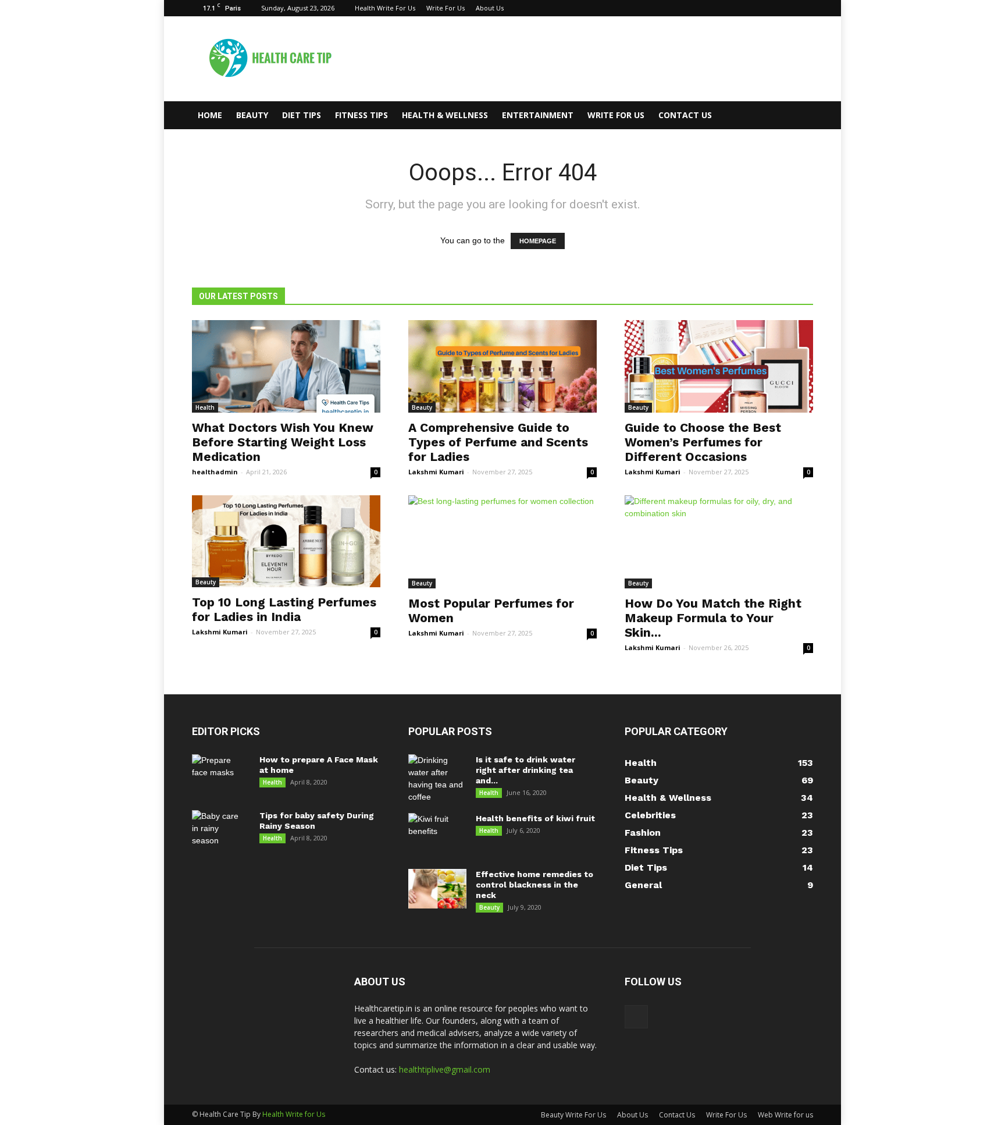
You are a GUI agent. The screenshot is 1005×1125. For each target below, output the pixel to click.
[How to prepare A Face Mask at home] (219, 774)
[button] (799, 115)
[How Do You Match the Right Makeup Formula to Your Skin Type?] (719, 541)
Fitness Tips (361, 114)
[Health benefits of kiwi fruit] (437, 833)
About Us (490, 7)
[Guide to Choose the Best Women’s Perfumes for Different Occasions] (719, 366)
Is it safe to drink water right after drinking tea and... (525, 770)
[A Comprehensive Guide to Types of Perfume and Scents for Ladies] (502, 366)
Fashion (643, 832)
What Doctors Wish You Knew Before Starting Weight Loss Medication (282, 442)
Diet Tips (301, 114)
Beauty (252, 114)
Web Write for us (785, 1115)
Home (210, 114)
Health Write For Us (385, 7)
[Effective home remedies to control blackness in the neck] (437, 889)
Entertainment (537, 114)
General (643, 884)
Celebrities (650, 815)
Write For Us (445, 7)
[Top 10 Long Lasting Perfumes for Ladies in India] (286, 541)
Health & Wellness (445, 114)
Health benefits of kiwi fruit (535, 818)
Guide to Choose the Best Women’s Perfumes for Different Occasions (703, 442)
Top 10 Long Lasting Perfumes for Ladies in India (284, 609)
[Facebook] (804, 8)
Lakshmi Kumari (436, 471)
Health (205, 407)
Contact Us (685, 114)
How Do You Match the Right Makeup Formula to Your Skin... (713, 618)
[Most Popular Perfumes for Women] (502, 541)
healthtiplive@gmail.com (444, 1069)
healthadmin (215, 471)
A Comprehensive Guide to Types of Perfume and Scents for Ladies (498, 442)
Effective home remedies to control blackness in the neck (534, 885)
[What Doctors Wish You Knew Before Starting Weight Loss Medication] (286, 366)
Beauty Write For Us (573, 1115)
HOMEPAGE (537, 240)
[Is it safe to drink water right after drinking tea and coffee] (437, 778)
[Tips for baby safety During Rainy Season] (219, 830)
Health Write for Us (293, 1114)
